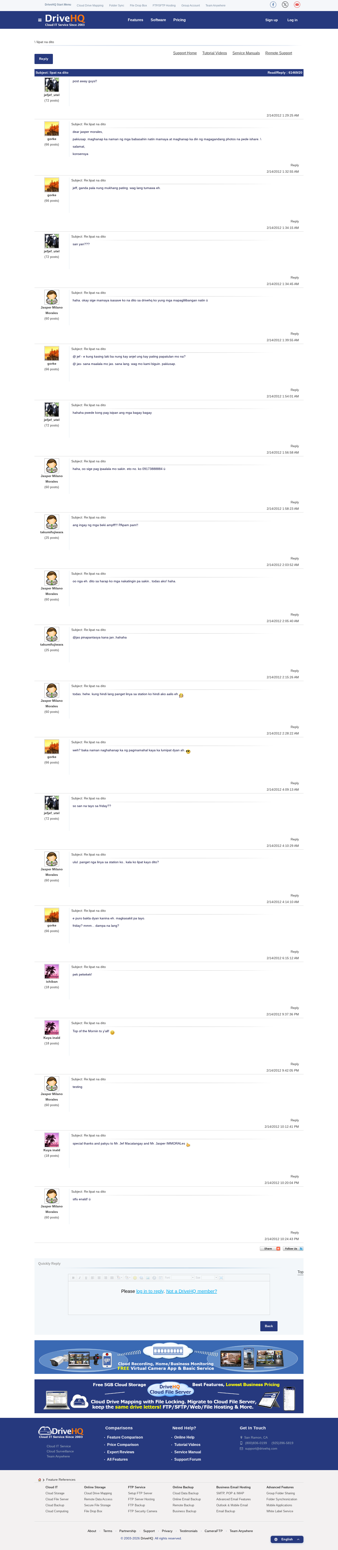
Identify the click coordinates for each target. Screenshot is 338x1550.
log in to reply (149, 1291)
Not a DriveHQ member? (191, 1291)
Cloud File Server (57, 1499)
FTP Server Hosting (141, 1499)
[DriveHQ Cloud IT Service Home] (61, 20)
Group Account (190, 5)
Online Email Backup (187, 1499)
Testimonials (189, 1531)
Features (135, 20)
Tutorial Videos (214, 53)
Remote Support (278, 53)
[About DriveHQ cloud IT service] (61, 1434)
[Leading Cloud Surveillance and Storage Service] (169, 1357)
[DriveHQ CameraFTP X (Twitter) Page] (285, 4)
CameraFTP (214, 1531)
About (92, 1531)
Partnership (127, 1531)
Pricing (179, 20)
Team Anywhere (216, 5)
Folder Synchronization (281, 1499)
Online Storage (95, 1487)
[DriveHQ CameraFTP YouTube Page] (297, 4)
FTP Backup (136, 1505)
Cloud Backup (55, 1505)
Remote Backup (183, 1505)
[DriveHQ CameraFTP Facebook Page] (273, 4)
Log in (292, 20)
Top (301, 1272)
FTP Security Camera (142, 1511)
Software (158, 20)
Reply (43, 59)
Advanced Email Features (233, 1499)
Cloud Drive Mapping (90, 5)
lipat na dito (45, 42)
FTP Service (136, 1487)
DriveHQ (147, 1538)
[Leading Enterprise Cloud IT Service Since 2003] (169, 1396)
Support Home (185, 53)
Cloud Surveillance (60, 1451)
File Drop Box (138, 5)
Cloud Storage (55, 1493)
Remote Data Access (98, 1499)
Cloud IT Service (59, 1446)
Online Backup (183, 1487)
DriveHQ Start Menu (58, 4)
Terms (107, 1531)
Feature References (60, 1479)
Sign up (271, 20)
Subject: (43, 72)
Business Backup (184, 1511)
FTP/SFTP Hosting (164, 5)
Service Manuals (246, 53)
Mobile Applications (279, 1505)
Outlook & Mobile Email (232, 1505)
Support (149, 1531)
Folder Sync (116, 5)
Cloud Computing (57, 1511)
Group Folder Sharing (280, 1493)
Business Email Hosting (233, 1487)
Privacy (167, 1531)
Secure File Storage (97, 1505)
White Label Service (279, 1511)
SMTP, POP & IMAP (230, 1493)
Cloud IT (52, 1487)
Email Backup (225, 1511)
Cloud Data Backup (185, 1493)
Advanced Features (280, 1487)
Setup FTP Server (140, 1493)
